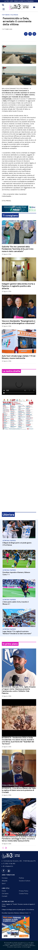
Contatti (4, 896)
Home (4, 891)
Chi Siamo (5, 893)
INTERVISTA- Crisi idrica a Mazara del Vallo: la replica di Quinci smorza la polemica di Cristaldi (19, 790)
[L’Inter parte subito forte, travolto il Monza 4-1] (19, 588)
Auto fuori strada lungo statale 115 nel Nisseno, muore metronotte (18, 357)
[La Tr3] (11, 855)
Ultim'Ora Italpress (9, 540)
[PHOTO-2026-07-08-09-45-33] (18, 431)
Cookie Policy (23, 893)
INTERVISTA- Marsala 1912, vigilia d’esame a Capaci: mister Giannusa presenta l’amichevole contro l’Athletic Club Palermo (19, 690)
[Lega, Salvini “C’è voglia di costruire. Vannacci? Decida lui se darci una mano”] (19, 618)
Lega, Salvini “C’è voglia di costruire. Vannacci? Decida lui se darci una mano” (17, 632)
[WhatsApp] (34, 34)
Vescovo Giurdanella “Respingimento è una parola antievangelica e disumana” (18, 322)
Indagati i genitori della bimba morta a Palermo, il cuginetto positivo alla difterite (18, 286)
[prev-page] (3, 848)
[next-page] (6, 848)
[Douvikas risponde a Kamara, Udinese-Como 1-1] (19, 559)
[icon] (34, 8)
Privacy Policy (23, 891)
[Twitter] (30, 34)
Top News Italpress (10, 14)
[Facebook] (26, 34)
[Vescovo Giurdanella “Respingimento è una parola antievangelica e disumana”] (19, 306)
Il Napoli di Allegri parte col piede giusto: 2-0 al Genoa (18, 909)
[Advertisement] (19, 451)
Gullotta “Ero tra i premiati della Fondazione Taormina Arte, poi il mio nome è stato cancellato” (17, 248)
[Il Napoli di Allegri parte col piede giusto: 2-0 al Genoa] (19, 529)
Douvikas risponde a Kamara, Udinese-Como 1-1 (16, 913)
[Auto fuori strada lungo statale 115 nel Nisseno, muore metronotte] (19, 341)
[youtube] (8, 870)
